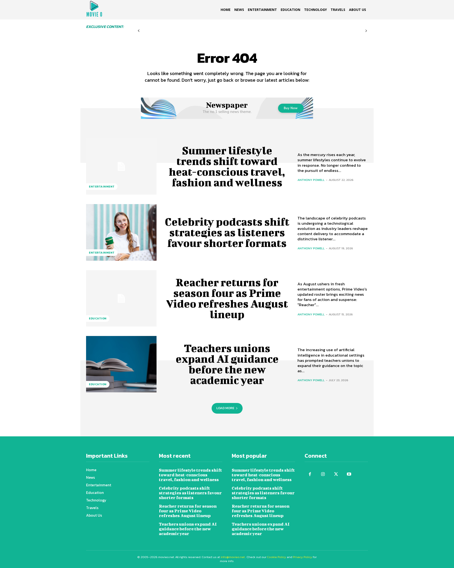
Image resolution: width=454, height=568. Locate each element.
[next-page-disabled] (366, 31)
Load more (225, 408)
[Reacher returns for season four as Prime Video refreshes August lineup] (121, 298)
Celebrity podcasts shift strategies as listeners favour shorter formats (227, 232)
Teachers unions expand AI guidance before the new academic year (227, 364)
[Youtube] (349, 474)
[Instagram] (323, 474)
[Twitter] (336, 474)
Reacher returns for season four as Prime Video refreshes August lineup (227, 298)
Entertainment (102, 186)
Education (98, 318)
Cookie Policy (276, 557)
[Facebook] (310, 474)
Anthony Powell (311, 180)
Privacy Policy (302, 557)
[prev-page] (139, 31)
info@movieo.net (233, 557)
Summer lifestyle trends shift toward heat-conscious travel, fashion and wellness (227, 166)
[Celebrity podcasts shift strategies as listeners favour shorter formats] (121, 232)
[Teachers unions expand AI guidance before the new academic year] (121, 364)
